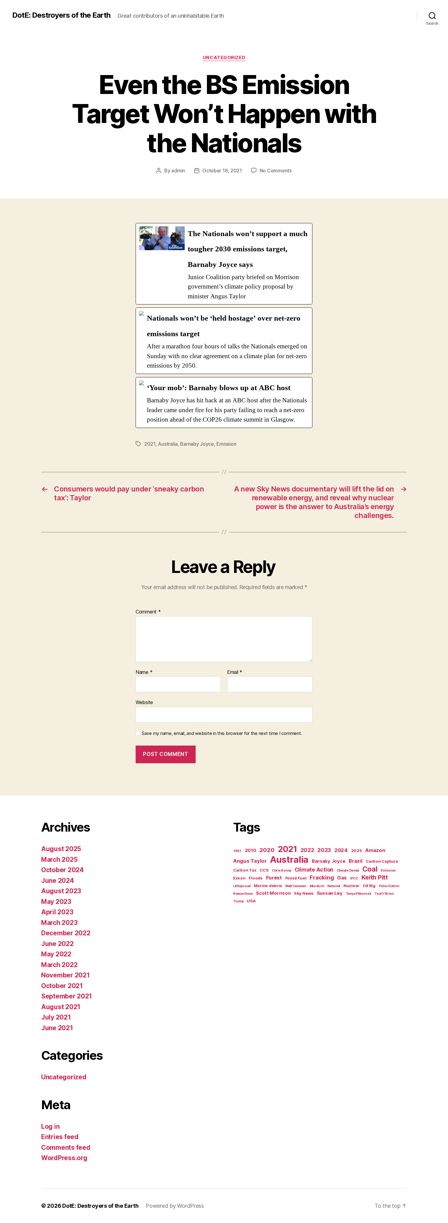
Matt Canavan (295, 886)
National (333, 886)
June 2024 (57, 880)
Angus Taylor (250, 861)
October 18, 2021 (222, 170)
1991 (237, 851)
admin (178, 170)
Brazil (355, 861)
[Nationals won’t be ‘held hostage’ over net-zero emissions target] (224, 340)
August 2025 (61, 849)
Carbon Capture (382, 861)
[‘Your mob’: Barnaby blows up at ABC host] (224, 402)
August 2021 (60, 1007)
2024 (341, 850)
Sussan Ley (330, 893)
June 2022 (57, 944)
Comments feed (66, 1147)
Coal (370, 869)
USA (251, 900)
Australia (168, 444)
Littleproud (242, 886)
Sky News (304, 893)
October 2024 (62, 870)
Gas (342, 878)
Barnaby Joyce (197, 444)
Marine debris (268, 885)
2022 (307, 850)
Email (234, 672)
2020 (266, 850)
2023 (324, 850)
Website (144, 702)
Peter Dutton (389, 886)
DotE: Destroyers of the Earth (61, 15)
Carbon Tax (244, 870)
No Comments (276, 170)
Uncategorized (224, 57)
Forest (274, 878)
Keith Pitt (374, 877)
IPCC (354, 878)
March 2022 (59, 965)
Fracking (322, 877)
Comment (148, 612)
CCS (264, 870)
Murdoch (317, 886)
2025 (356, 850)
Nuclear (351, 885)
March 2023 (59, 922)
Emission (226, 444)
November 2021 (65, 975)
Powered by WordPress (175, 1206)
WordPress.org (64, 1158)
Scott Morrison (273, 893)
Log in (50, 1126)
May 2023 (56, 901)
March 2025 (59, 859)
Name (144, 672)
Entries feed (60, 1137)
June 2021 (57, 1028)
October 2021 (62, 986)
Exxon (239, 878)
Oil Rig (369, 885)
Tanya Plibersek (359, 894)
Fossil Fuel (296, 878)
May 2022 (56, 954)
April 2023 (57, 912)
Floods (255, 878)
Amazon (375, 850)
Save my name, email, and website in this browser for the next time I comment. (222, 733)
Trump (238, 901)
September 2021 (66, 996)
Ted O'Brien (384, 894)
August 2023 (61, 891)
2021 (149, 444)
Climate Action (314, 869)
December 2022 (66, 933)
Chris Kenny (281, 870)
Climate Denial (348, 870)
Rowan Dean (243, 894)
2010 (250, 850)
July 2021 (56, 1017)
